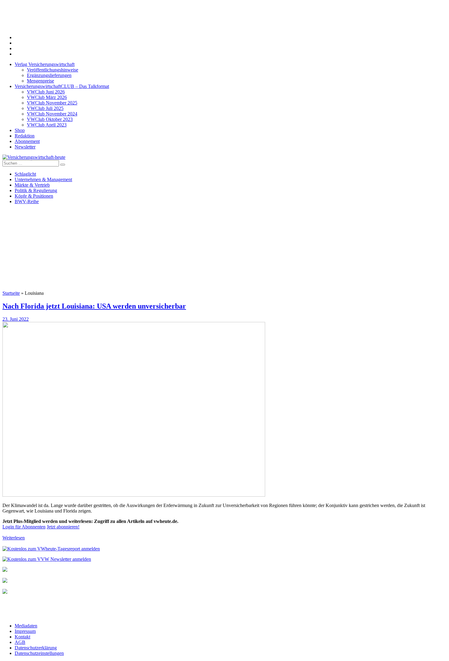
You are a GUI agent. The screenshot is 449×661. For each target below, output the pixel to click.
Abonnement (27, 141)
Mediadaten (26, 625)
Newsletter (25, 146)
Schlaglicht (25, 174)
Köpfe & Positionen (34, 196)
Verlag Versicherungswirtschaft (45, 64)
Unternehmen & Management (43, 179)
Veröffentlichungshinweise (52, 69)
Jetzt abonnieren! (63, 526)
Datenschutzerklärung (36, 647)
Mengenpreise (40, 80)
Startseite (11, 293)
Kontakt (22, 636)
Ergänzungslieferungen (49, 75)
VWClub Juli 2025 (45, 108)
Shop (20, 130)
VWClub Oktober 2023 (50, 119)
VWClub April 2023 (47, 124)
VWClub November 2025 (52, 102)
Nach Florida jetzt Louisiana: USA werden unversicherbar (94, 306)
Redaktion (25, 135)
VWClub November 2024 (52, 113)
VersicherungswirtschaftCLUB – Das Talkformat (62, 86)
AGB (20, 642)
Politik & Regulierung (36, 190)
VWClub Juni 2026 (46, 91)
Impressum (25, 631)
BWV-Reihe (27, 201)
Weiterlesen (13, 537)
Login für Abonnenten (24, 526)
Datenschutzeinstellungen (39, 653)
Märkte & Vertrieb (32, 185)
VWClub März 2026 (47, 97)
